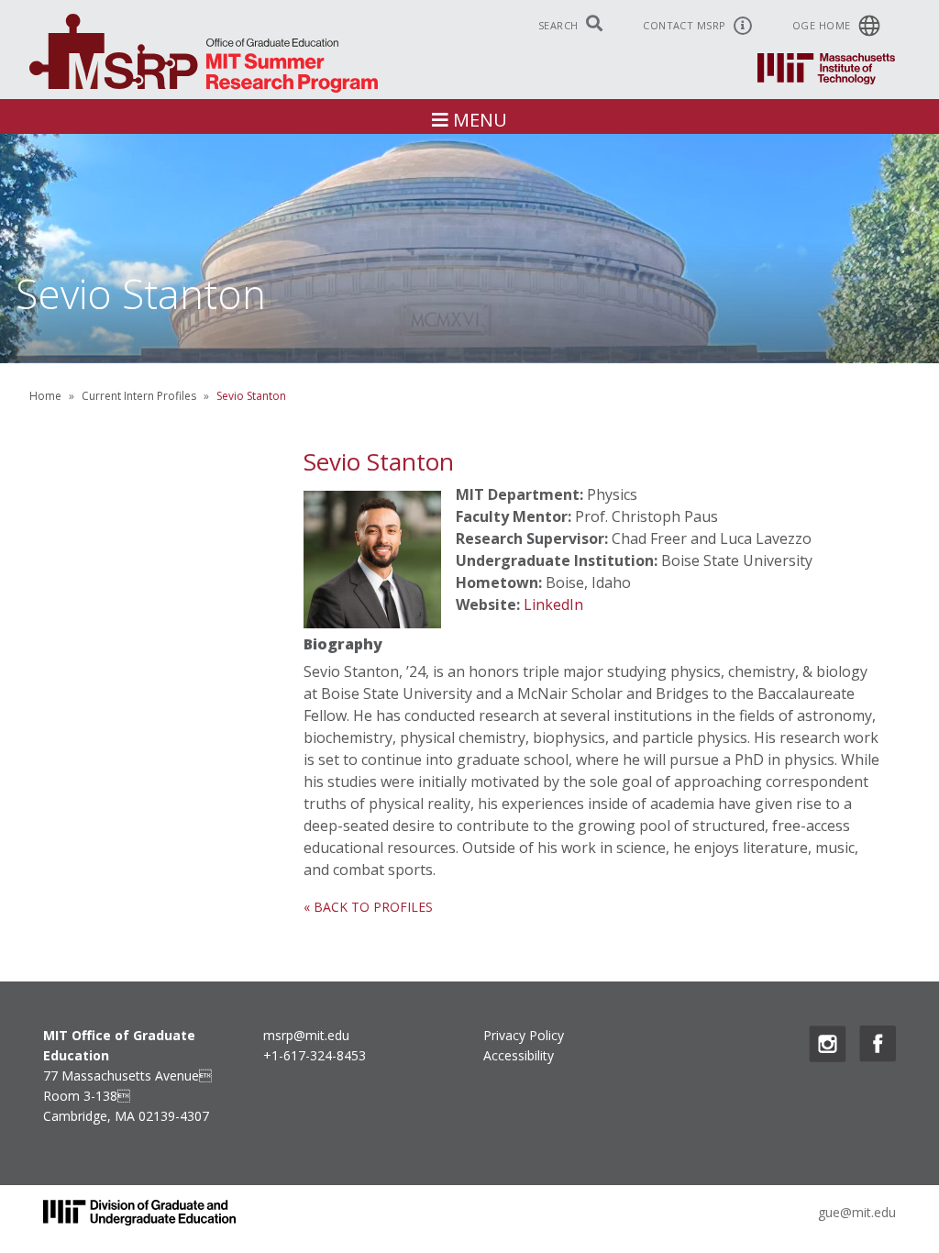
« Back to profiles (368, 906)
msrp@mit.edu (306, 1035)
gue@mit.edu (857, 1212)
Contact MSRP (686, 25)
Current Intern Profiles (139, 396)
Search (559, 25)
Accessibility (518, 1055)
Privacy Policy (523, 1035)
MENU (477, 119)
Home (45, 396)
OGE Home (823, 25)
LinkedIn (553, 604)
